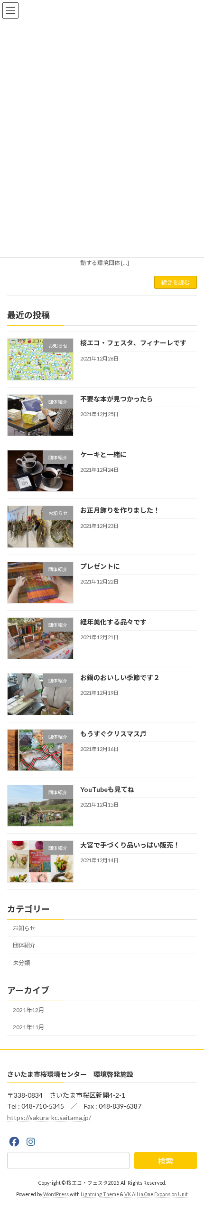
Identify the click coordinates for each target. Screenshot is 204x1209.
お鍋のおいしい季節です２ (120, 677)
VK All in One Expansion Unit (156, 1194)
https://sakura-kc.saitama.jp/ (49, 1117)
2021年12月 (28, 1010)
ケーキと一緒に (103, 454)
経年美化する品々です (113, 622)
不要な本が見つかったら (116, 399)
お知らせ (24, 928)
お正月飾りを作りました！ (120, 510)
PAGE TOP (189, 1163)
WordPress (56, 1194)
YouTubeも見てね (107, 789)
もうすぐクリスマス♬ (113, 734)
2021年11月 (28, 1027)
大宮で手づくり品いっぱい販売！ (130, 845)
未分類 (21, 962)
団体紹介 (24, 945)
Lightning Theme (100, 1194)
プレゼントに (100, 566)
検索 (165, 1160)
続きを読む (175, 282)
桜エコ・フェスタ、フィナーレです (133, 343)
